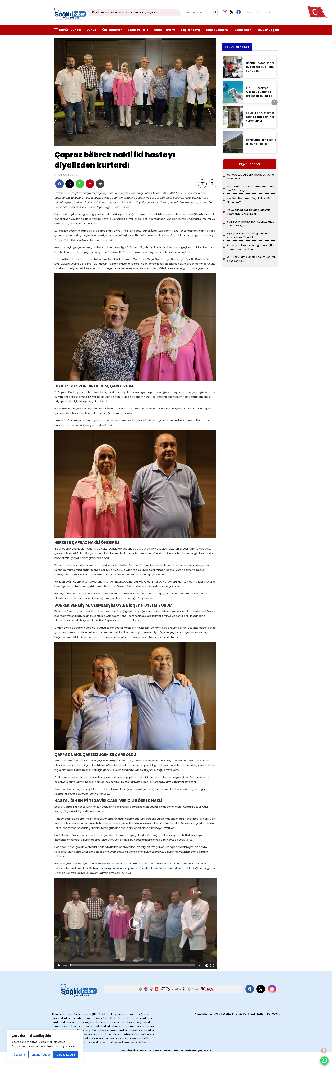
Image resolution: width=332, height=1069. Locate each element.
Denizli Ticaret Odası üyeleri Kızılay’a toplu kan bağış (260, 67)
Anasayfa (201, 1013)
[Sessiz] (206, 965)
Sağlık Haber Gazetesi (115, 1018)
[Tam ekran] (212, 965)
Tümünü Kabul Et (65, 1054)
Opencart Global (172, 1050)
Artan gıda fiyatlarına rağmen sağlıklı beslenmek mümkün (250, 247)
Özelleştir (19, 1054)
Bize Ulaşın (273, 1013)
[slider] (132, 965)
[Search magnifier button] (215, 12)
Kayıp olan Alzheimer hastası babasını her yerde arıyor (260, 116)
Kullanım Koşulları (221, 1013)
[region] (45, 1046)
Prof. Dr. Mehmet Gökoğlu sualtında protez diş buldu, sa (259, 92)
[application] (135, 923)
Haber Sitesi (144, 1050)
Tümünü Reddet (40, 1054)
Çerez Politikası (245, 1013)
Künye (261, 1013)
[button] (135, 923)
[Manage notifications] (324, 1050)
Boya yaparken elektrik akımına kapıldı (261, 142)
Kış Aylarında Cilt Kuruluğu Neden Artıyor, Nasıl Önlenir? (248, 235)
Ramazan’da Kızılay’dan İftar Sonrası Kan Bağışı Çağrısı (126, 12)
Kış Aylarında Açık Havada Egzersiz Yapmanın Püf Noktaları (248, 212)
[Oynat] (59, 965)
